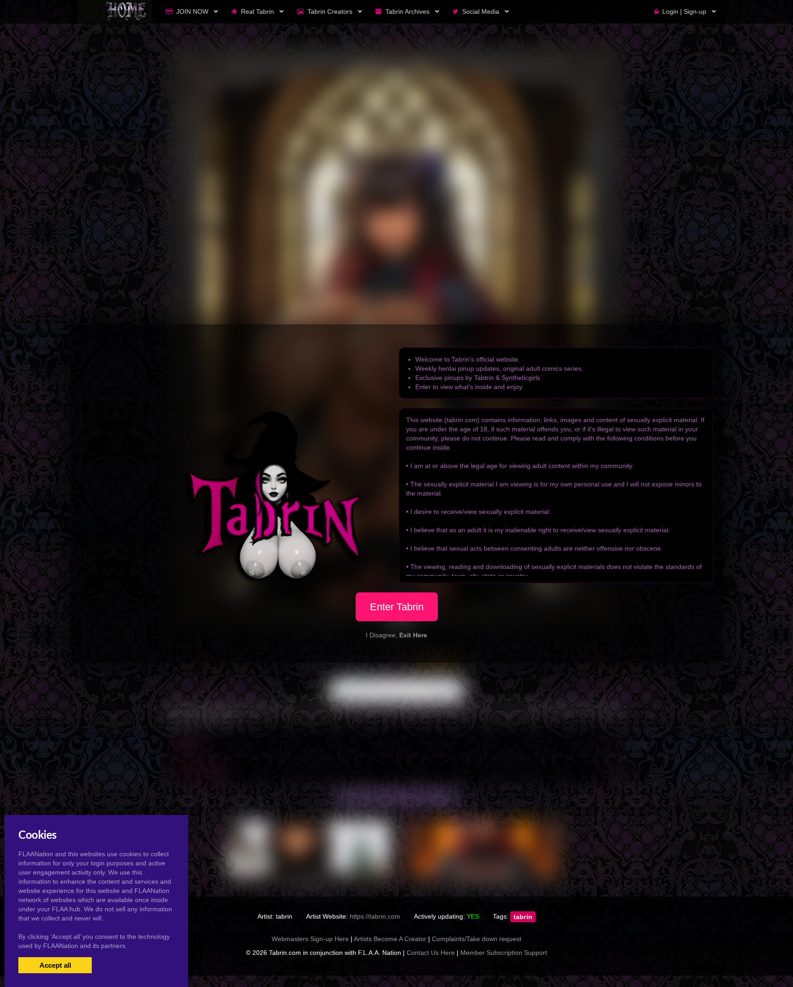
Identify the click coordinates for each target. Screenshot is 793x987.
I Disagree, (396, 635)
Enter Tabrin (397, 607)
